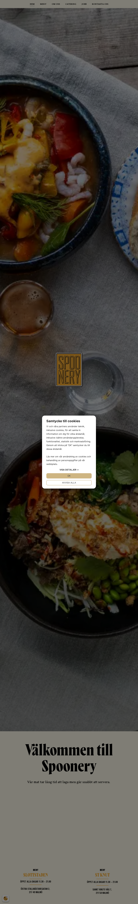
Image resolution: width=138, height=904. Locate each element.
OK (69, 475)
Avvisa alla (69, 482)
